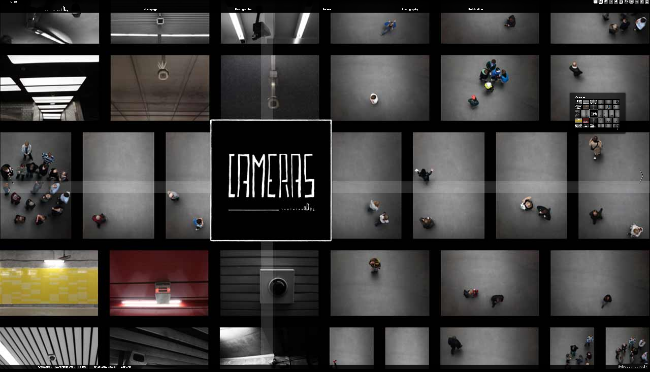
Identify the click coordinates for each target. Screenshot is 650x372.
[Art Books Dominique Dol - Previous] (11, 175)
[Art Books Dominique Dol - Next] (641, 175)
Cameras (580, 97)
